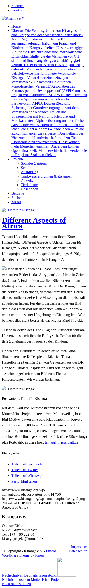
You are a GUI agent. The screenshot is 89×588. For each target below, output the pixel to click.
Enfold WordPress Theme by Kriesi (29, 553)
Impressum (79, 547)
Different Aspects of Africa (34, 223)
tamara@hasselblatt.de (61, 442)
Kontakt (17, 10)
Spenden (17, 6)
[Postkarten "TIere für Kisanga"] (19, 210)
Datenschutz (78, 551)
